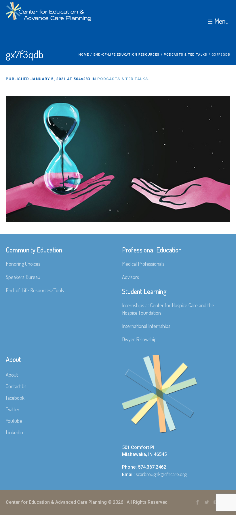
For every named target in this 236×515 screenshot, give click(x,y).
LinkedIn (14, 432)
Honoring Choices (23, 264)
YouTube (14, 421)
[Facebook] (197, 502)
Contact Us (16, 386)
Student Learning (144, 291)
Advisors (130, 277)
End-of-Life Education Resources (126, 54)
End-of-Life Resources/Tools (35, 290)
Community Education (34, 249)
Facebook (15, 398)
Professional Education (152, 249)
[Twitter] (206, 502)
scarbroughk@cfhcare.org (161, 474)
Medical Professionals (143, 264)
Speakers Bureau (23, 277)
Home (84, 54)
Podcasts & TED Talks (185, 54)
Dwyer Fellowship (139, 339)
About (12, 374)
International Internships (146, 326)
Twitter (13, 409)
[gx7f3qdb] (118, 159)
